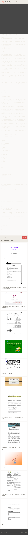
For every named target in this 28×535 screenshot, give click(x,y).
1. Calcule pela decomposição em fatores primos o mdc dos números (14, 287)
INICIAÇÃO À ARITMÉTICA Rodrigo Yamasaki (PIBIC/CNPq (13, 448)
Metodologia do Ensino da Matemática (11, 388)
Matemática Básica (6, 337)
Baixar (24, 237)
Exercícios (4, 525)
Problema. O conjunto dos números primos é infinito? (12, 418)
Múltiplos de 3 (5, 467)
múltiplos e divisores (7, 373)
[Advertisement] (14, 19)
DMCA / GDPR (23, 532)
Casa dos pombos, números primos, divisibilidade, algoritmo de (14, 307)
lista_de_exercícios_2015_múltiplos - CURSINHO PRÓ (13, 495)
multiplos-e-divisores (7, 258)
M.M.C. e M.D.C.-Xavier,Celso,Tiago (10, 355)
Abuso (25, 534)
